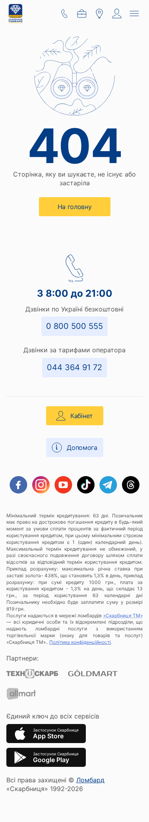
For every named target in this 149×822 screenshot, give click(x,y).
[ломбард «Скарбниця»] (15, 13)
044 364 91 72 (74, 367)
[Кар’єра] (82, 13)
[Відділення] (99, 13)
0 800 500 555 (74, 326)
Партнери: (22, 658)
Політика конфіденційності (80, 642)
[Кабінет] (117, 13)
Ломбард (90, 780)
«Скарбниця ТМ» (123, 615)
